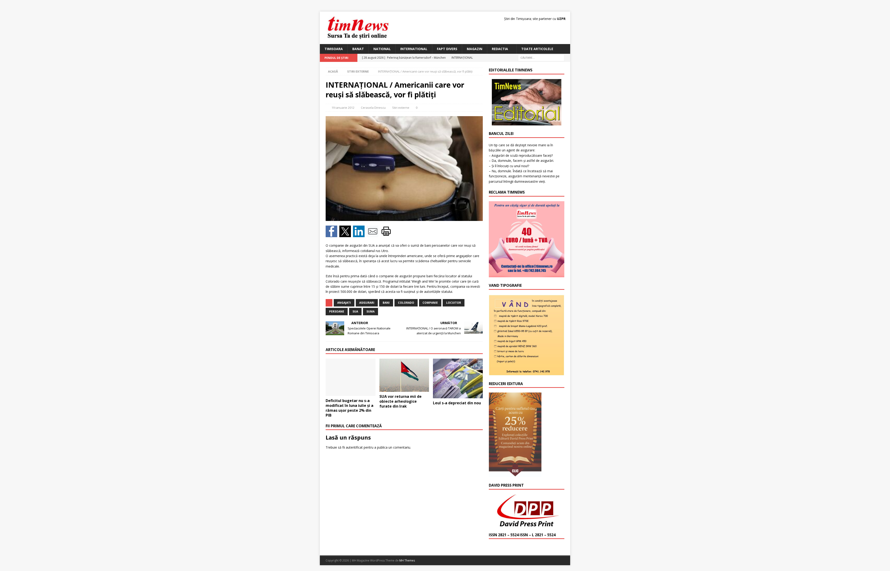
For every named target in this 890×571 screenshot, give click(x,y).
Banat (358, 49)
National (382, 49)
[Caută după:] (541, 57)
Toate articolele (537, 49)
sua (355, 311)
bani (386, 303)
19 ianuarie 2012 (342, 107)
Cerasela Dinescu (373, 107)
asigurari (366, 303)
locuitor (453, 303)
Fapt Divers (447, 49)
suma (370, 311)
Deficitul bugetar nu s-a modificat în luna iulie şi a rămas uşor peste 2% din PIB (349, 408)
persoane (336, 311)
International (413, 49)
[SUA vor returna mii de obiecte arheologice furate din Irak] (404, 375)
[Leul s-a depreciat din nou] (458, 378)
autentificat (354, 447)
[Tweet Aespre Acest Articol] (346, 234)
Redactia (500, 49)
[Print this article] (386, 234)
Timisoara (333, 49)
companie (430, 303)
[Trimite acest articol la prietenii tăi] (373, 234)
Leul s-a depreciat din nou (457, 402)
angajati (344, 303)
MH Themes (407, 560)
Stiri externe (400, 107)
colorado (406, 303)
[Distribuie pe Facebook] (332, 234)
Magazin (474, 49)
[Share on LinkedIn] (360, 234)
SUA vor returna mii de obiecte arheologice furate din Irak (400, 401)
